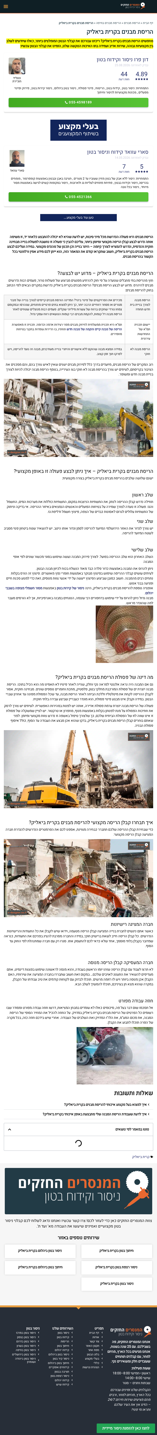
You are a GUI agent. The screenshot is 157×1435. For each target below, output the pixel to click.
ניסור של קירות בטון (70, 588)
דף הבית (148, 23)
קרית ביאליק (141, 1157)
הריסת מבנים (132, 23)
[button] (6, 6)
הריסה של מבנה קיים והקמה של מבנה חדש (94, 329)
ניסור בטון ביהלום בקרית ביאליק (40, 1250)
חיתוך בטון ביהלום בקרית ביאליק (40, 1267)
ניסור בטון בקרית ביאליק (117, 1283)
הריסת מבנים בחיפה (108, 23)
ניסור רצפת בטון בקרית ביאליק (116, 1267)
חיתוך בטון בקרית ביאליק (116, 1250)
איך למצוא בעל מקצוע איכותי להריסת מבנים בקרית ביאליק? (105, 1104)
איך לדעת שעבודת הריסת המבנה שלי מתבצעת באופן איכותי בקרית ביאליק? (95, 1114)
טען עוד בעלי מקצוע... (78, 217)
